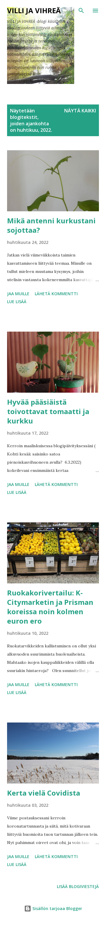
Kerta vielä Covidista (43, 793)
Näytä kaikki (80, 110)
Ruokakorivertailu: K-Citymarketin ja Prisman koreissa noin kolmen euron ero (50, 607)
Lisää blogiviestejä (78, 886)
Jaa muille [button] (18, 293)
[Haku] (81, 10)
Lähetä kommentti (56, 293)
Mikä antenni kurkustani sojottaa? (51, 225)
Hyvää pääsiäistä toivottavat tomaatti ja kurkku (48, 411)
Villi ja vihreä (34, 10)
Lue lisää (16, 301)
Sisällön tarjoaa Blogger (56, 908)
